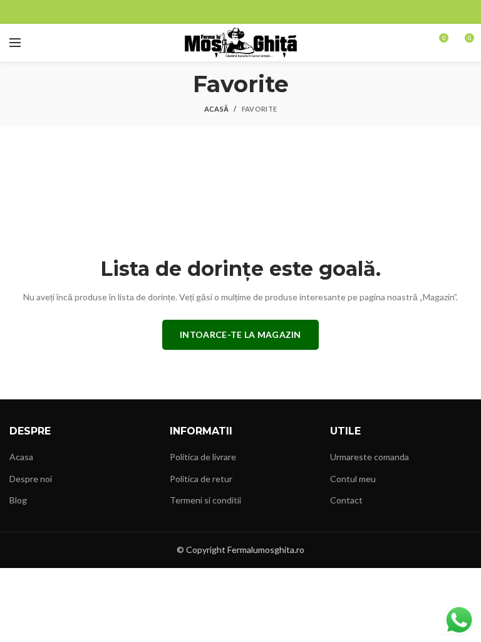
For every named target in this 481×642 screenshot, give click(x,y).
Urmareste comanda (369, 456)
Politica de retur (201, 478)
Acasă (216, 109)
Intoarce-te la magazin (240, 334)
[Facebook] (233, 12)
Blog (18, 500)
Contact (346, 500)
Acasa (21, 456)
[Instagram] (247, 12)
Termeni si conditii (205, 500)
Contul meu (353, 478)
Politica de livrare (203, 456)
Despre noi (30, 478)
